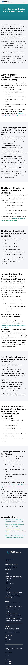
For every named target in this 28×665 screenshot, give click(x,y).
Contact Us (8, 588)
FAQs (7, 573)
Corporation (8, 578)
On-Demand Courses (11, 567)
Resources (8, 587)
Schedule (8, 560)
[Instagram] (6, 662)
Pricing (7, 562)
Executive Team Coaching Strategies (13, 620)
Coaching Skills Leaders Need (12, 613)
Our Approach (9, 569)
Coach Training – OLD (11, 559)
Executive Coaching (10, 566)
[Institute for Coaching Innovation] (7, 2)
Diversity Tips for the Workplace (13, 594)
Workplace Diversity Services (13, 576)
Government (8, 582)
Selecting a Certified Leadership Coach (14, 618)
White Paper (8, 597)
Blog (7, 590)
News (7, 571)
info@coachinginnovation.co (15, 631)
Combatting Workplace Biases (13, 595)
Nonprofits (8, 580)
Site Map (7, 659)
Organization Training (11, 564)
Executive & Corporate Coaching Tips (14, 592)
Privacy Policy (8, 652)
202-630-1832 (16, 630)
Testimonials (8, 639)
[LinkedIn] (10, 662)
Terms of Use (8, 656)
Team (6, 637)
